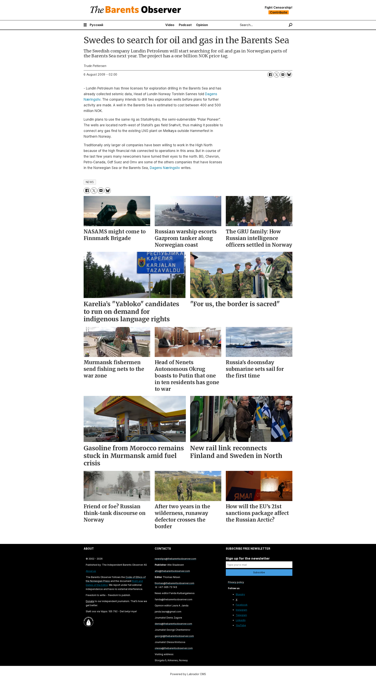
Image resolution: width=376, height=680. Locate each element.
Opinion (202, 25)
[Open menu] (85, 25)
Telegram (241, 615)
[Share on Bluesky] (289, 75)
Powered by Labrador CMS (188, 674)
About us (91, 571)
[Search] (290, 25)
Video (169, 25)
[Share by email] (283, 75)
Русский (96, 25)
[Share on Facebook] (270, 75)
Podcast (185, 25)
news (90, 182)
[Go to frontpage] (136, 10)
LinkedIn (241, 620)
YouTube (241, 625)
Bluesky (240, 594)
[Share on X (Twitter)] (276, 75)
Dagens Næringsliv (165, 168)
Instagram (241, 609)
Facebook (242, 604)
